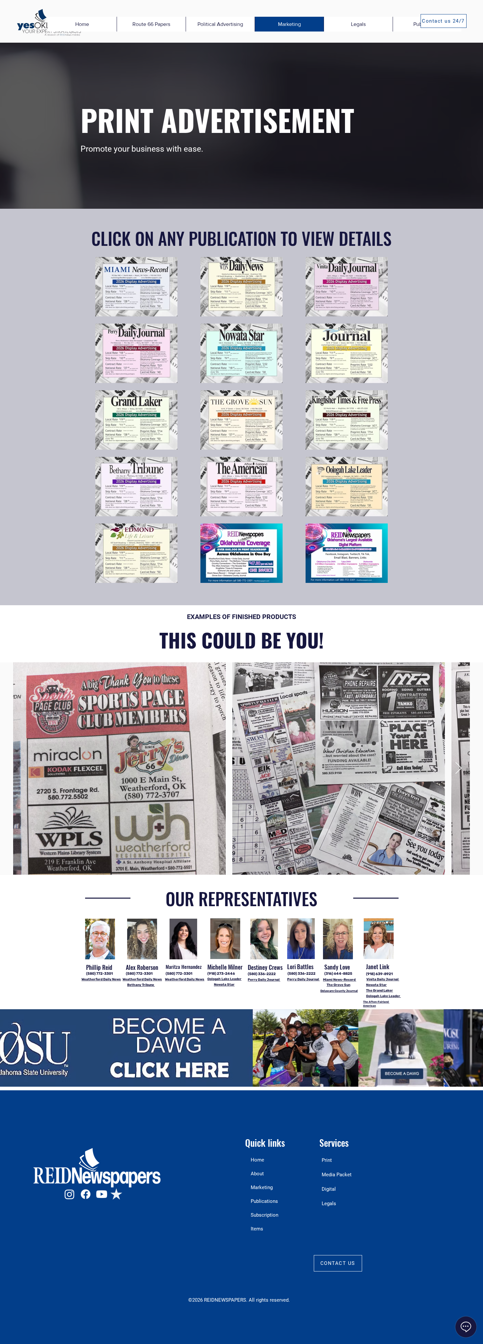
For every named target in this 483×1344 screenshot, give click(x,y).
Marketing (262, 1187)
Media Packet (337, 1175)
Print (327, 1160)
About (257, 1174)
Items (257, 1229)
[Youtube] (101, 1194)
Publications (264, 1201)
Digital (329, 1189)
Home (257, 1160)
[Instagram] (69, 1194)
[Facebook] (85, 1194)
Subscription (264, 1215)
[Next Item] (458, 768)
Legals (329, 1203)
